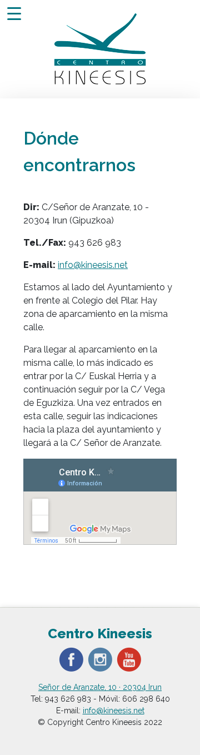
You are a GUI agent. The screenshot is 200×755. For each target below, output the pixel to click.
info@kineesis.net (93, 265)
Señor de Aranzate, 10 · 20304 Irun (100, 687)
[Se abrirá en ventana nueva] (71, 658)
